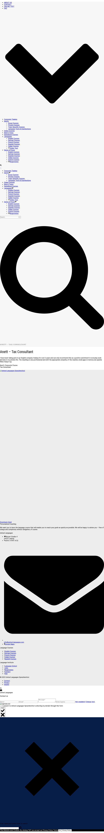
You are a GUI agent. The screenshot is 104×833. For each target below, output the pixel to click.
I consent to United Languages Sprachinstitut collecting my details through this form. (32, 706)
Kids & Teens (8, 133)
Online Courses (9, 131)
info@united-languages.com (14, 642)
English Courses (13, 138)
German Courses (14, 140)
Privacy (6, 683)
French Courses (13, 142)
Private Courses (14, 125)
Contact (7, 672)
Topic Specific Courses (16, 127)
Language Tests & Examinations (19, 129)
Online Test (14, 148)
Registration (14, 162)
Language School (11, 666)
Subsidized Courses (11, 135)
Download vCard (6, 522)
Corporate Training (10, 119)
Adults (6, 121)
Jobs (6, 668)
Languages (8, 137)
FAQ (6, 674)
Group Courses (13, 123)
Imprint (6, 685)
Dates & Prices (9, 150)
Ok (60, 830)
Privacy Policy (66, 830)
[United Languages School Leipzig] (0, 167)
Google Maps (9, 644)
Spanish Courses (14, 144)
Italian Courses (13, 146)
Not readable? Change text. (85, 702)
